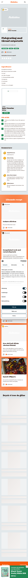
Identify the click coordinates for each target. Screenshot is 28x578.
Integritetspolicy (23, 564)
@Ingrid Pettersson (11, 152)
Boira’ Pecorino (12, 30)
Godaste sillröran (9, 221)
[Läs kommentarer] (2, 52)
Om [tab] (23, 264)
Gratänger (16, 48)
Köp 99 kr (6, 113)
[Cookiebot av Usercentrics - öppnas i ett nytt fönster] (20, 261)
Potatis (11, 48)
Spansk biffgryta (9, 377)
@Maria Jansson (10, 183)
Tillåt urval (14, 311)
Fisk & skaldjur (4, 48)
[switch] (24, 293)
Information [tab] (14, 264)
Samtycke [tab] (5, 264)
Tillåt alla (14, 307)
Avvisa (14, 315)
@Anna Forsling (10, 157)
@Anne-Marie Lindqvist (12, 175)
